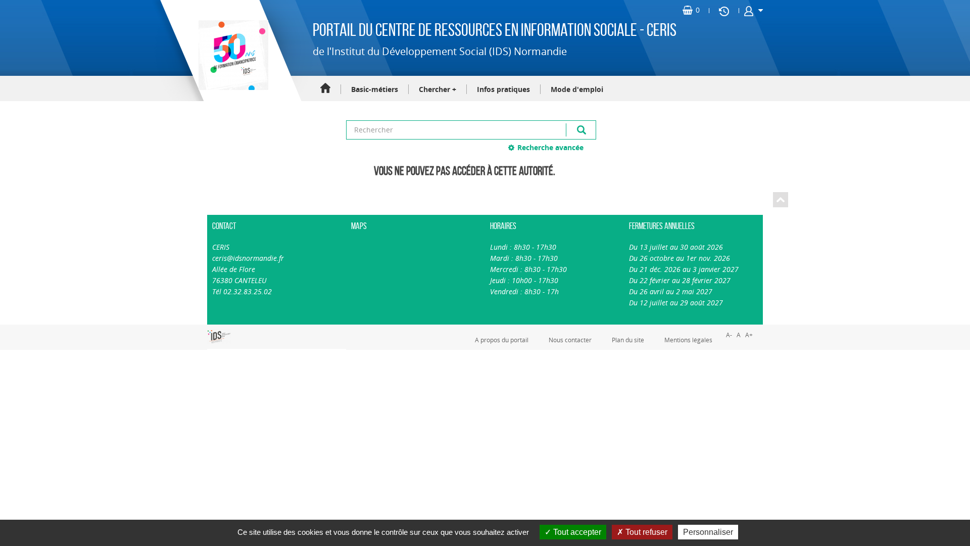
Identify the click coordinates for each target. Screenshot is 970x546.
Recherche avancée (550, 147)
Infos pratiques (503, 89)
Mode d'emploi (577, 89)
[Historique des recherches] (724, 10)
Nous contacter (570, 340)
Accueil (325, 88)
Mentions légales (688, 340)
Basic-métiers (374, 89)
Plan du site (628, 340)
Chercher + (437, 89)
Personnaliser (708, 532)
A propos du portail (501, 340)
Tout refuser (645, 532)
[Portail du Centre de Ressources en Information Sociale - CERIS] (232, 55)
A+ (749, 335)
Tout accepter (576, 532)
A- (729, 335)
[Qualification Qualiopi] (253, 330)
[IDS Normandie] (219, 337)
